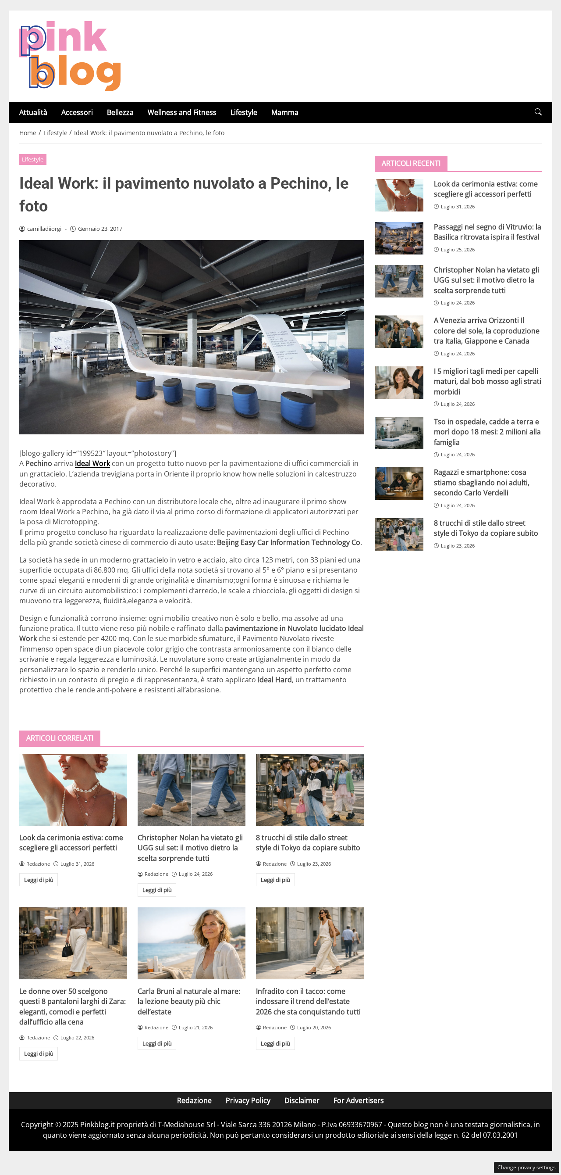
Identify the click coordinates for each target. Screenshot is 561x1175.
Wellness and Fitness (182, 112)
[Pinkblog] (70, 55)
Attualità (33, 112)
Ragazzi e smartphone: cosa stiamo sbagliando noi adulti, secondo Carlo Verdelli (481, 482)
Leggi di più (38, 880)
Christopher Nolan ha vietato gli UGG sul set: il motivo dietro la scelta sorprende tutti (190, 848)
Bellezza (120, 112)
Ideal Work (92, 463)
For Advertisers (359, 1100)
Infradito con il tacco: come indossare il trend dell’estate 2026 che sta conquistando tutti (308, 1001)
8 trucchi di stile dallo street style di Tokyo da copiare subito (308, 843)
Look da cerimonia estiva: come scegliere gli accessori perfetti (71, 843)
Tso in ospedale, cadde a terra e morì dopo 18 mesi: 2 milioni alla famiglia (487, 432)
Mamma (284, 112)
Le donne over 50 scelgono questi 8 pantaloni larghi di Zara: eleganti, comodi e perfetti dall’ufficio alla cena (72, 1006)
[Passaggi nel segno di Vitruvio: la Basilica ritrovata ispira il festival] (399, 238)
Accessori (77, 112)
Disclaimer (302, 1100)
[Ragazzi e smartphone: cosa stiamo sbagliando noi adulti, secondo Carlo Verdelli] (399, 483)
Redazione (194, 1100)
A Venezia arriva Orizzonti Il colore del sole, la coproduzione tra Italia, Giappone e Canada (487, 330)
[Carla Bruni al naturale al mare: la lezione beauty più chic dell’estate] (191, 943)
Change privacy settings (526, 1167)
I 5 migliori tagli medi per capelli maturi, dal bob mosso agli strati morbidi (487, 381)
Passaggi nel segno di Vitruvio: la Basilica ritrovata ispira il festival (487, 232)
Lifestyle (244, 112)
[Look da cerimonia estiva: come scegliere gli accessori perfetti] (73, 790)
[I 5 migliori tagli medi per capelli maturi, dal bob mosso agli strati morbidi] (399, 382)
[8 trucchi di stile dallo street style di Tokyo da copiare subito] (310, 790)
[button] (538, 112)
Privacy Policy (248, 1100)
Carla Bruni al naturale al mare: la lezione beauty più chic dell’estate (189, 1001)
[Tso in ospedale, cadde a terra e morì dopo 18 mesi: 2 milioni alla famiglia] (399, 433)
